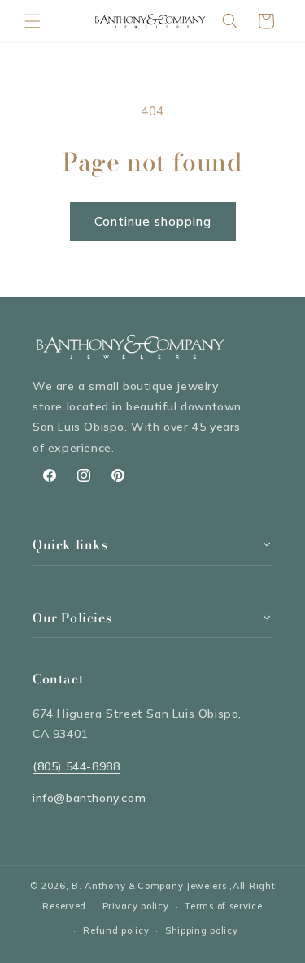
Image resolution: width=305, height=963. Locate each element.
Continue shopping (152, 221)
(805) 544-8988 (76, 766)
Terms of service (223, 906)
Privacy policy (135, 906)
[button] (32, 21)
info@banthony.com (89, 798)
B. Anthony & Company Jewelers (149, 885)
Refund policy (116, 930)
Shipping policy (201, 930)
